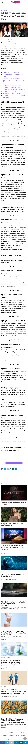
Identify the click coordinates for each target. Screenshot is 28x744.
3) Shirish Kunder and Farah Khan (12, 78)
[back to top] (25, 738)
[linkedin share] (10, 469)
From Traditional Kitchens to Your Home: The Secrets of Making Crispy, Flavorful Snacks (13, 720)
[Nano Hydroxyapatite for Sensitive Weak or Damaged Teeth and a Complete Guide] (14, 649)
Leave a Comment (14, 463)
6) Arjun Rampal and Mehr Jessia (12, 85)
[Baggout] (15, 2)
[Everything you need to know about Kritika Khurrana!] (14, 514)
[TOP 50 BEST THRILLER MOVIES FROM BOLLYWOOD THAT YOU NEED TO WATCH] (14, 536)
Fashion (3, 598)
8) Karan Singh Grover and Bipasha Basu (14, 89)
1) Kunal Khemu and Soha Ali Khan (12, 72)
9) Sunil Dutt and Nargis (9, 91)
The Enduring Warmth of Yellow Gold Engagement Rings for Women (13, 603)
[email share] (8, 469)
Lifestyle (3, 571)
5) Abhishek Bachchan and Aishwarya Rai (14, 83)
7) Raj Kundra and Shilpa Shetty (11, 87)
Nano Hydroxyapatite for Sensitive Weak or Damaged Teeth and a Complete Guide (12, 662)
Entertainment (4, 10)
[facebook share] (2, 469)
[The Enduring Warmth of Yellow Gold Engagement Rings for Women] (14, 590)
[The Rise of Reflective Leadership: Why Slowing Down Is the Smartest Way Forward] (14, 678)
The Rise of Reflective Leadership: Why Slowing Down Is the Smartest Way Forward (13, 691)
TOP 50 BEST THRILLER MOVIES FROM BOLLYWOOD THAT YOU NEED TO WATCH (13, 547)
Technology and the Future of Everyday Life (12, 575)
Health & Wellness (5, 657)
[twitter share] (5, 469)
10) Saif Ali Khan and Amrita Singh (12, 93)
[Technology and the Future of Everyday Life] (14, 563)
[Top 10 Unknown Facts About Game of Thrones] (14, 492)
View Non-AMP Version (17, 739)
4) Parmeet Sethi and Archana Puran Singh (14, 81)
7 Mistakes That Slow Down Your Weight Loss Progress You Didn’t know (13, 633)
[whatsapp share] (13, 469)
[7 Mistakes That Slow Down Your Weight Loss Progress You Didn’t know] (14, 620)
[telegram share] (16, 469)
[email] (11, 742)
